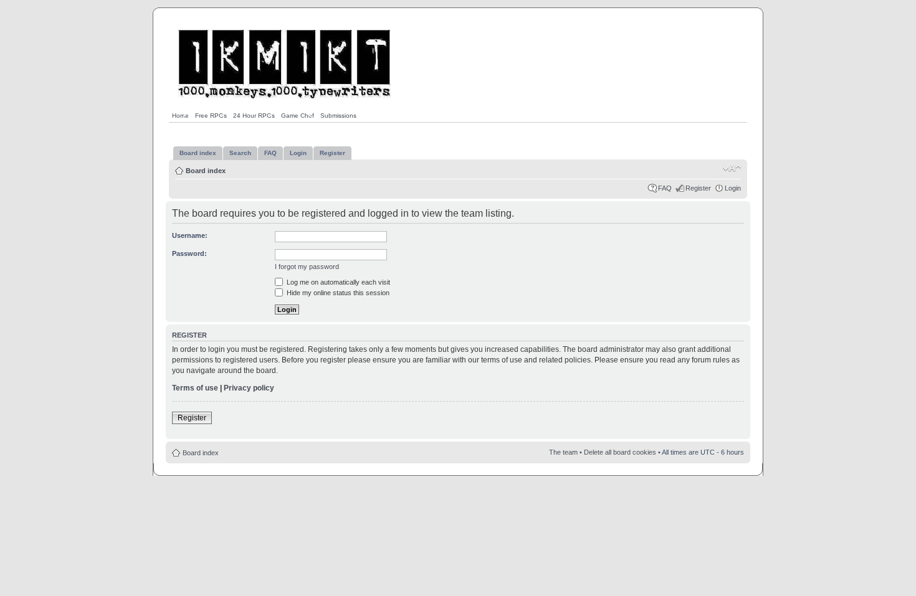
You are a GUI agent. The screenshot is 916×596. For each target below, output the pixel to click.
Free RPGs (211, 115)
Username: (190, 235)
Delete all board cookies (620, 452)
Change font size (732, 168)
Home (180, 115)
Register (698, 188)
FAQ (665, 188)
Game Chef (297, 115)
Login (733, 188)
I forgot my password (307, 266)
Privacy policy (249, 388)
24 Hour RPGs (254, 115)
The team (563, 452)
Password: (189, 253)
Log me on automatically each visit (337, 282)
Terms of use (195, 388)
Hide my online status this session (337, 292)
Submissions (338, 115)
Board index (206, 170)
